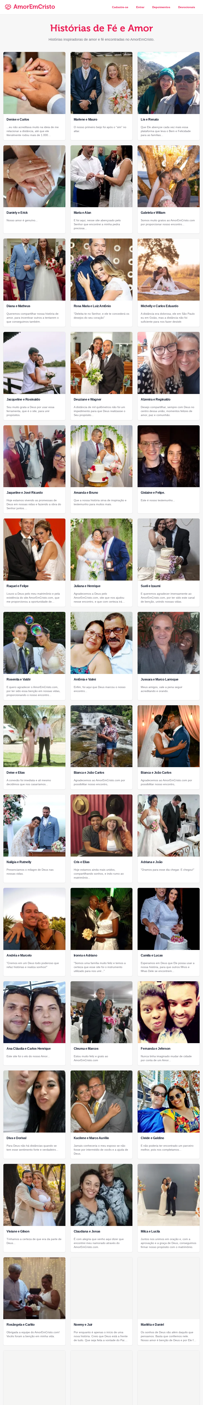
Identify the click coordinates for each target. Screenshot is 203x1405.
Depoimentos (161, 7)
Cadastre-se (120, 7)
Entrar (140, 7)
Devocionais (186, 7)
